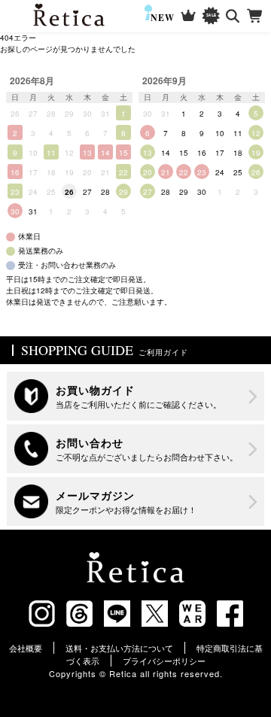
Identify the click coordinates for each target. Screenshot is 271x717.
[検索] (233, 16)
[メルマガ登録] (135, 501)
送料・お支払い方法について (119, 648)
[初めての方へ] (135, 396)
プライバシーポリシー (164, 661)
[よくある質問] (135, 448)
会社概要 (25, 648)
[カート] (255, 16)
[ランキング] (188, 16)
